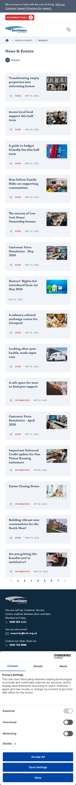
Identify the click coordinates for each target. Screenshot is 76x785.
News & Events (23, 40)
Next (65, 580)
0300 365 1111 (18, 622)
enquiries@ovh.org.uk (23, 633)
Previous (11, 580)
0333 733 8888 (18, 645)
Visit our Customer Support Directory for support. (35, 6)
